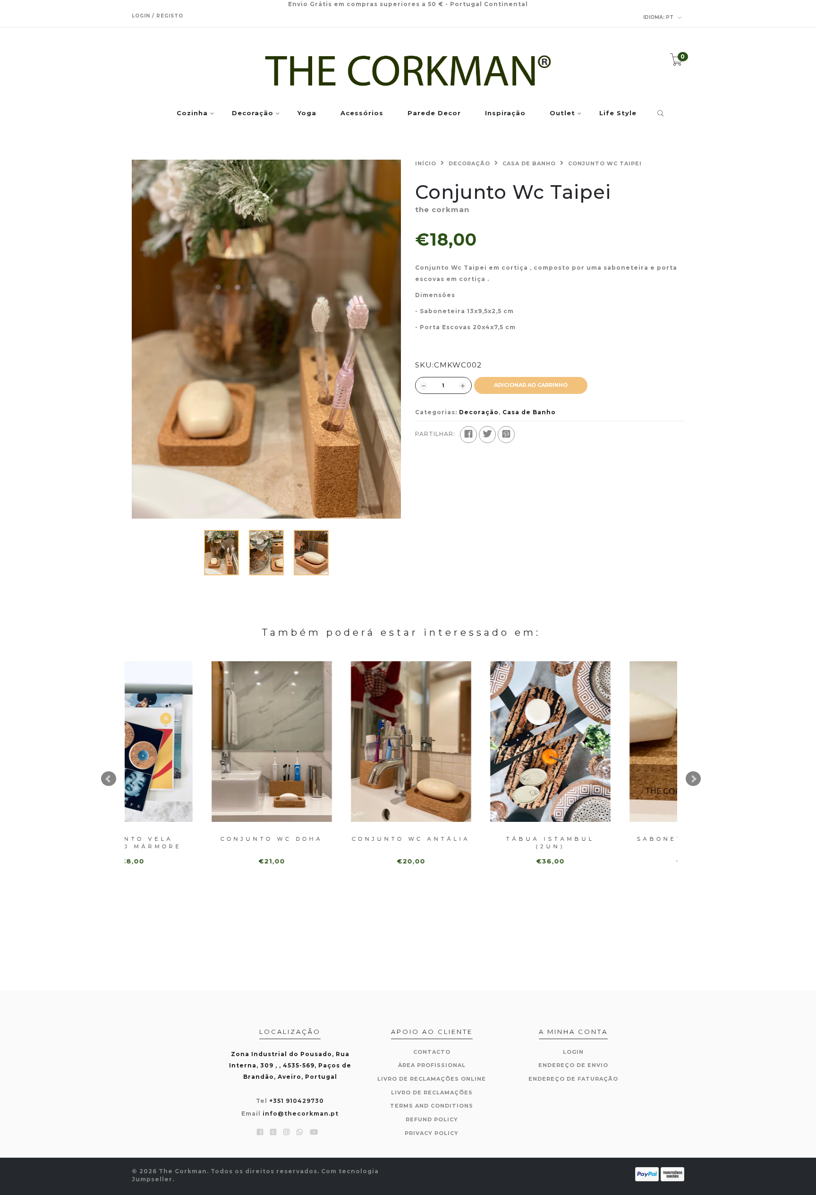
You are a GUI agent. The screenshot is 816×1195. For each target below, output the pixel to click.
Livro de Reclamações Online (431, 1079)
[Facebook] (468, 434)
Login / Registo (157, 16)
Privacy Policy (432, 1133)
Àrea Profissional (432, 1065)
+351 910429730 (296, 1100)
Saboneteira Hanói (612, 839)
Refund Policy (432, 1119)
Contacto (431, 1052)
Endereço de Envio (573, 1065)
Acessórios (361, 113)
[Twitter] (487, 434)
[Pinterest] (506, 434)
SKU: (424, 364)
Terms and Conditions (431, 1105)
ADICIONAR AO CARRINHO (531, 385)
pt (659, 17)
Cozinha (192, 113)
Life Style (618, 113)
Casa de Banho (529, 163)
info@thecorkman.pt (301, 1113)
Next (693, 778)
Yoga (307, 113)
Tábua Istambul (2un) (473, 842)
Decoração (252, 113)
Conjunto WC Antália (334, 839)
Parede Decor (434, 113)
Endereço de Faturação (573, 1079)
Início (425, 163)
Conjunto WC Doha (195, 839)
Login (573, 1052)
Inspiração (505, 113)
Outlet (562, 113)
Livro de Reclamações (432, 1092)
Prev (108, 778)
